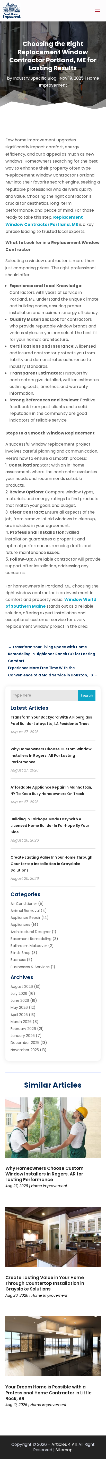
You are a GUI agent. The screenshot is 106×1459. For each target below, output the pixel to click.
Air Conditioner (24, 903)
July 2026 (19, 993)
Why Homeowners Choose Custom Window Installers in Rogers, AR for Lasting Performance (51, 755)
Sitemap (64, 1450)
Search (87, 695)
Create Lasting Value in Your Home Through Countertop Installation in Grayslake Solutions (51, 864)
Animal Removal (25, 910)
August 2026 (22, 986)
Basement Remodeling (31, 938)
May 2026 (19, 1007)
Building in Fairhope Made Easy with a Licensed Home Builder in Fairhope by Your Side (50, 825)
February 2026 (23, 1028)
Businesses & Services (30, 966)
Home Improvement (49, 1185)
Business (18, 959)
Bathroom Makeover (29, 945)
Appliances (20, 924)
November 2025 (25, 1049)
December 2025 (25, 1042)
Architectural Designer (31, 931)
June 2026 (20, 1000)
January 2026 (23, 1035)
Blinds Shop (21, 952)
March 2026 (21, 1021)
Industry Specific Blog (34, 78)
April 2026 (19, 1014)
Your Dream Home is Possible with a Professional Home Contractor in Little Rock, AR (48, 1392)
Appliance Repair (25, 917)
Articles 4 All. (64, 1444)
